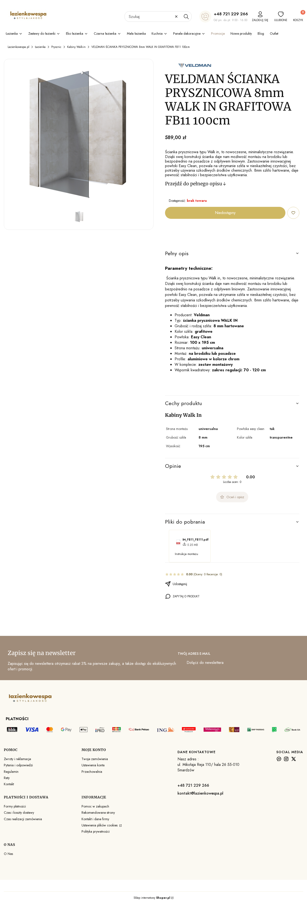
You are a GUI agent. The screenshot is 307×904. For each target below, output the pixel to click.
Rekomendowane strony (98, 812)
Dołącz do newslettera (205, 662)
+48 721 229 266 (231, 14)
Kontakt (9, 784)
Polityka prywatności (96, 831)
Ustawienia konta (93, 765)
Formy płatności (15, 806)
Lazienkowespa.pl (18, 47)
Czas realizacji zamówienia (23, 819)
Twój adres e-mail (194, 653)
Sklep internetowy (152, 898)
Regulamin (11, 771)
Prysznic (56, 47)
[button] (186, 16)
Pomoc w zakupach (95, 806)
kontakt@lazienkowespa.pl (200, 793)
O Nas (8, 853)
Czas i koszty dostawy (19, 812)
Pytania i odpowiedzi (18, 765)
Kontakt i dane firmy (95, 819)
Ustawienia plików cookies (100, 825)
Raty (7, 777)
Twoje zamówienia (95, 759)
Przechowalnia (92, 771)
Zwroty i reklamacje (17, 759)
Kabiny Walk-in (76, 47)
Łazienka (40, 47)
